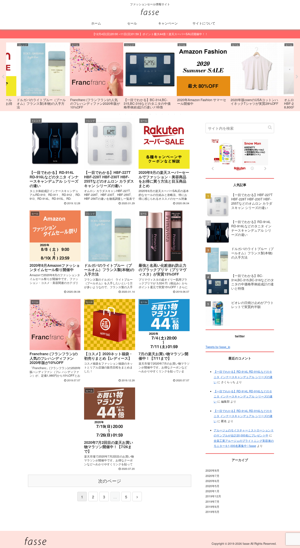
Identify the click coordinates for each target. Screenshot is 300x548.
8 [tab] (162, 114)
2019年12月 (213, 496)
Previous (3, 77)
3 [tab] (132, 114)
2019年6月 (212, 506)
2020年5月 (212, 486)
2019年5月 (212, 512)
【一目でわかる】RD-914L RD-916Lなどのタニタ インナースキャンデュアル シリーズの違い (243, 376)
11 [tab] (181, 114)
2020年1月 (212, 491)
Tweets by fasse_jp (218, 347)
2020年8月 (212, 470)
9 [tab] (168, 114)
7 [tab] (156, 114)
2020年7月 (212, 476)
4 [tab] (138, 114)
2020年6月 (212, 481)
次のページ (109, 481)
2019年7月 (212, 501)
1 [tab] (119, 114)
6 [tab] (150, 114)
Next (297, 77)
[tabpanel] (43, 76)
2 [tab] (125, 114)
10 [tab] (174, 114)
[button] (269, 127)
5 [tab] (144, 114)
